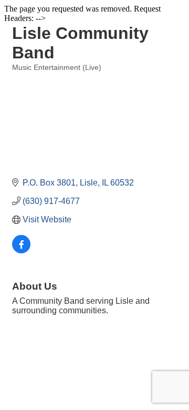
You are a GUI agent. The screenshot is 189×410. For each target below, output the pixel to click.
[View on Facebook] (21, 250)
